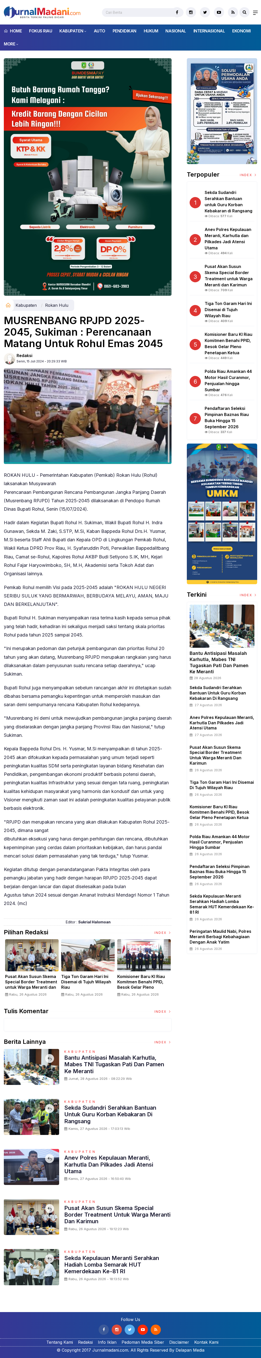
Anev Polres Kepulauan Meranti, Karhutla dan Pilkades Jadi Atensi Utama (108, 1164)
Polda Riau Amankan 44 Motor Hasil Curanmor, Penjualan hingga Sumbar (220, 842)
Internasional (209, 30)
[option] (32, 970)
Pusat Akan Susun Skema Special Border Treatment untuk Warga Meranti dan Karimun (31, 984)
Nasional (175, 30)
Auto (99, 30)
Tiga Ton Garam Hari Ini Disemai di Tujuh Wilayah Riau (86, 982)
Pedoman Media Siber (143, 1342)
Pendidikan (124, 30)
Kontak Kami (206, 1342)
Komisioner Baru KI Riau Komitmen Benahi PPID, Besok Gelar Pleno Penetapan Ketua (141, 984)
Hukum (151, 30)
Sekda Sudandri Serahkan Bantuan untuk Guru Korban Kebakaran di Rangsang (110, 1114)
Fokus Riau (40, 30)
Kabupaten (71, 30)
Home (15, 30)
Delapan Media (190, 1350)
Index (161, 933)
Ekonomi (241, 30)
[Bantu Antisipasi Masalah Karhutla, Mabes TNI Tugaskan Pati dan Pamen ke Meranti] (222, 626)
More (9, 43)
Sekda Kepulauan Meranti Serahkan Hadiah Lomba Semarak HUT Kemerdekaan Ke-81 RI (111, 1265)
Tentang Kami (59, 1342)
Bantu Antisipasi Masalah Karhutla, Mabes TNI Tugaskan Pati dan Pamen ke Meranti (114, 1064)
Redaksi (24, 355)
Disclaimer (179, 1342)
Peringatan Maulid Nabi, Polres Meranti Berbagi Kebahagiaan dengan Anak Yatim (220, 937)
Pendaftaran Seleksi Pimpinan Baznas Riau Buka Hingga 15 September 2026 (220, 872)
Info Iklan (107, 1342)
